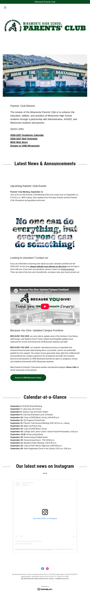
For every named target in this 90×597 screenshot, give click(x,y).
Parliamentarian (67, 269)
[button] (9, 7)
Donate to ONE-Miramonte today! (28, 378)
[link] (42, 568)
